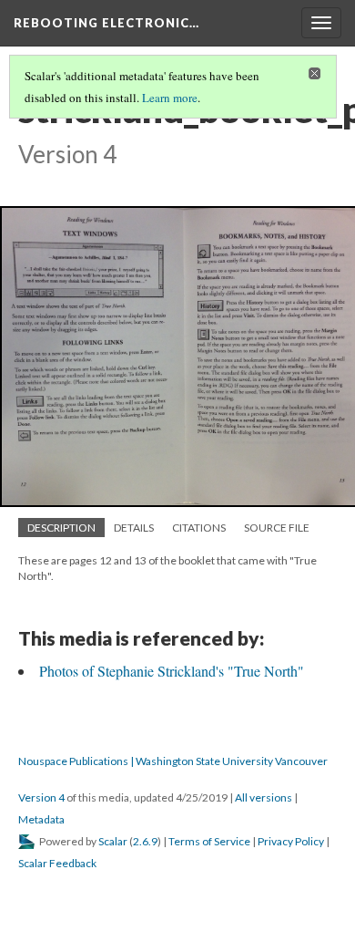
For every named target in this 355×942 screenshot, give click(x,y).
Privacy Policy (291, 841)
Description (61, 527)
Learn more (170, 97)
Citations (199, 527)
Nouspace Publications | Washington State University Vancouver (173, 761)
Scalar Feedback (57, 863)
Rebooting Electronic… (106, 23)
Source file (276, 527)
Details (134, 527)
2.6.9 (145, 841)
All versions (263, 797)
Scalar (112, 841)
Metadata (41, 819)
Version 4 (41, 797)
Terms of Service (209, 841)
